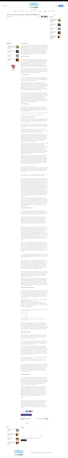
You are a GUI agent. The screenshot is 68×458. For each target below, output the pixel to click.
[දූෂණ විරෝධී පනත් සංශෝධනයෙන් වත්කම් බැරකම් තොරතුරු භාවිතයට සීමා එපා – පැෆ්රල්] (17, 434)
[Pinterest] (45, 16)
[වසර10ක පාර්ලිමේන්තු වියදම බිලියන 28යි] (17, 59)
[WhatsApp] (47, 16)
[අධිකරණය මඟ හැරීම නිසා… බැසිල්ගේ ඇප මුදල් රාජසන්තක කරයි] (17, 443)
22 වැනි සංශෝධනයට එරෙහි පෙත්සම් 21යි (11, 55)
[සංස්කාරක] (13, 66)
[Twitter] (55, 6)
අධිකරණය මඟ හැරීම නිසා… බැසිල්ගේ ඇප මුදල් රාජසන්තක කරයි (11, 443)
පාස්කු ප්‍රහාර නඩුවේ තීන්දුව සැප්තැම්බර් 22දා (10, 438)
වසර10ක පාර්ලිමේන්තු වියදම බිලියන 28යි (53, 32)
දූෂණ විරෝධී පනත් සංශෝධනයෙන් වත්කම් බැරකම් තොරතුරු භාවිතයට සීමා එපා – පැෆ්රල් (11, 434)
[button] (64, 6)
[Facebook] (54, 6)
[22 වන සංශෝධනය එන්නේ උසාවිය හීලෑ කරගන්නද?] (17, 51)
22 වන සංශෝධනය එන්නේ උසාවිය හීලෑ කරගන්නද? (10, 50)
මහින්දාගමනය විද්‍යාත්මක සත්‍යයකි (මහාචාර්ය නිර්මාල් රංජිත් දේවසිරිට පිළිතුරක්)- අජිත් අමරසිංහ (11, 47)
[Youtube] (57, 6)
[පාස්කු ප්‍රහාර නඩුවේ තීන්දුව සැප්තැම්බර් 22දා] (17, 439)
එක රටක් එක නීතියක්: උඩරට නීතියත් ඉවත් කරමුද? (42, 419)
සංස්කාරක (8, 16)
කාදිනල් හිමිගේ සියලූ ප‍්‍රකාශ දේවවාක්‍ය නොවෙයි (26, 419)
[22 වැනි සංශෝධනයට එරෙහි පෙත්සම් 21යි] (17, 55)
